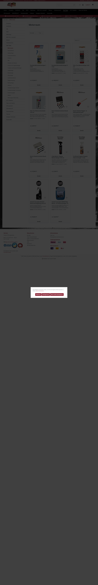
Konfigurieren (46, 294)
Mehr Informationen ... (40, 290)
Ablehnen (38, 294)
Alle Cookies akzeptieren (57, 294)
